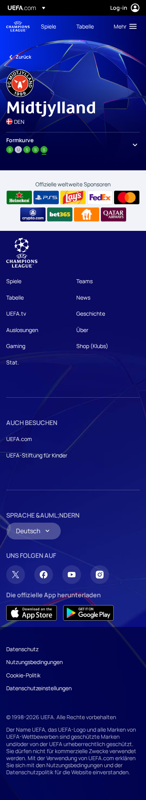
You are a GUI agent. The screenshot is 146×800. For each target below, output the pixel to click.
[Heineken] (19, 198)
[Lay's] (73, 198)
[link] (48, 26)
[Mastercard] (126, 198)
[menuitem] (52, 26)
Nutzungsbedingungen (34, 662)
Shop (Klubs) (92, 346)
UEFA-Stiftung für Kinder (36, 455)
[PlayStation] (46, 198)
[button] (123, 26)
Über (82, 330)
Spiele (13, 281)
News (83, 297)
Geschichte (90, 313)
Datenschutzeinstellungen (39, 688)
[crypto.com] (33, 214)
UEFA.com (19, 439)
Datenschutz (22, 649)
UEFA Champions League (18, 26)
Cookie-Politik (23, 675)
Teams (84, 281)
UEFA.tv (16, 313)
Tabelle (15, 297)
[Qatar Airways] (113, 214)
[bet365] (59, 214)
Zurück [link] (23, 57)
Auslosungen (22, 330)
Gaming (15, 346)
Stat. (12, 362)
